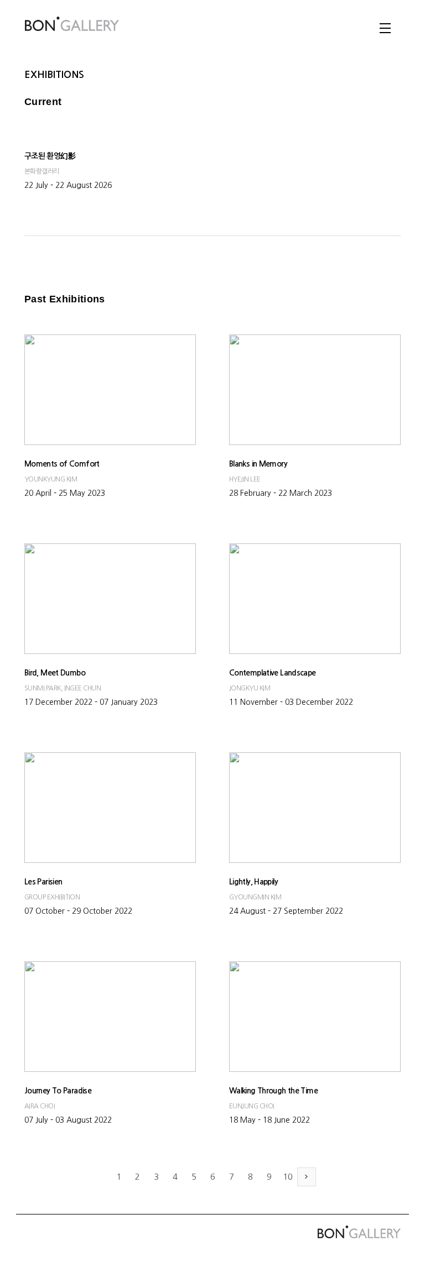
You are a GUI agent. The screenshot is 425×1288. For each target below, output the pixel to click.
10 (288, 1176)
